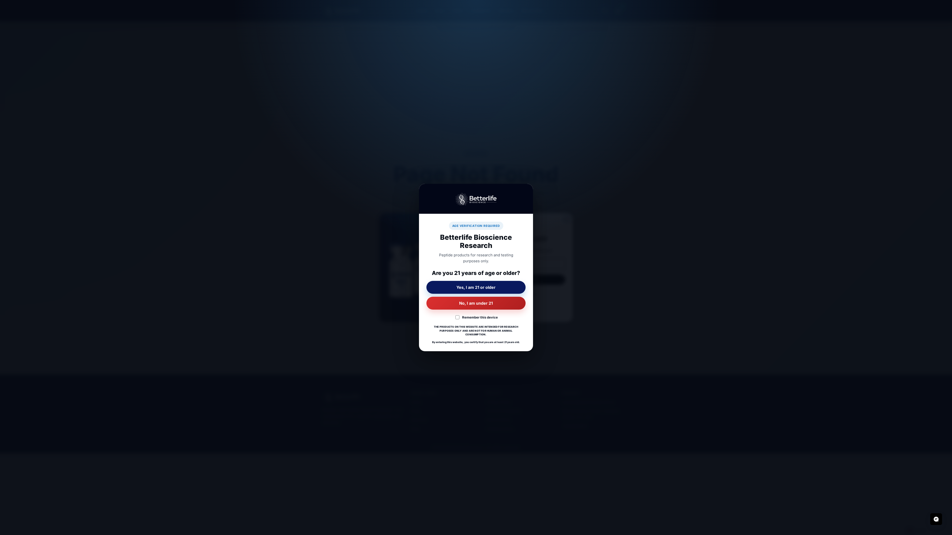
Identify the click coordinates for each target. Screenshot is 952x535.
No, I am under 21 (476, 303)
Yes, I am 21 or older (476, 287)
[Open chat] (936, 519)
